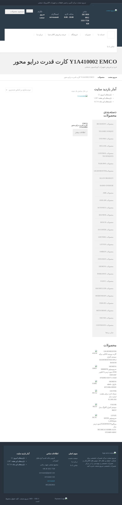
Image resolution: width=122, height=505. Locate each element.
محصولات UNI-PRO (106, 139)
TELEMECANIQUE (106, 131)
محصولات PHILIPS (106, 303)
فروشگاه (74, 35)
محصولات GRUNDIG (105, 237)
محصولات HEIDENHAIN (104, 296)
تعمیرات (88, 35)
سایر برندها (109, 332)
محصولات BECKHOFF (105, 124)
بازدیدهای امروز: (106, 95)
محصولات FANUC (106, 281)
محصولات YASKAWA (105, 163)
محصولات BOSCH (106, 222)
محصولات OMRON (106, 252)
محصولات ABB (108, 193)
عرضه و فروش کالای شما (57, 35)
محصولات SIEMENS (106, 266)
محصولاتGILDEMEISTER (103, 171)
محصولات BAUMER (106, 215)
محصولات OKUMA (106, 318)
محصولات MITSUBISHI (104, 310)
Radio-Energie (106, 185)
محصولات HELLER (106, 146)
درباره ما (40, 35)
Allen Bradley (106, 178)
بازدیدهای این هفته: (105, 98)
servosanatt (51, 481)
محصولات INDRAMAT (105, 274)
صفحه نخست (73, 458)
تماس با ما (110, 46)
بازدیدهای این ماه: (105, 102)
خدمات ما (101, 35)
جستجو (29, 11)
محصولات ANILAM (106, 200)
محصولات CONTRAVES (104, 325)
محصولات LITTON (106, 244)
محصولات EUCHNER (105, 230)
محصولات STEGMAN (105, 259)
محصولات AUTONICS (105, 208)
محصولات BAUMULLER (104, 288)
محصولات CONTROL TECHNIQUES (105, 154)
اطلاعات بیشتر (80, 132)
